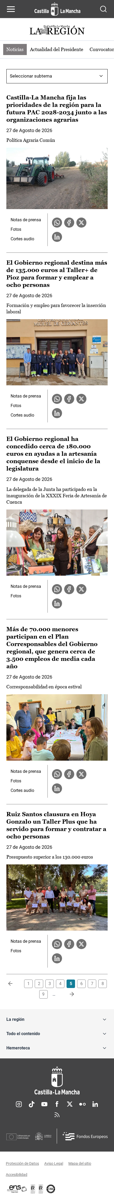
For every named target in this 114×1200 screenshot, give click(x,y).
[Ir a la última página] (67, 994)
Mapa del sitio (79, 1163)
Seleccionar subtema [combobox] (31, 76)
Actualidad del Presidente (56, 49)
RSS (57, 1115)
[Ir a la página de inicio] (57, 9)
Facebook (57, 1104)
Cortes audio (22, 238)
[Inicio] (57, 1080)
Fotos (16, 229)
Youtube (44, 1104)
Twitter (69, 1104)
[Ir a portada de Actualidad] (57, 30)
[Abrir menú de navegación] (10, 9)
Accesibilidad (16, 1174)
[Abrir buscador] (103, 9)
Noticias (15, 49)
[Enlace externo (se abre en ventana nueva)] (40, 1189)
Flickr (82, 1104)
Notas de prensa (26, 219)
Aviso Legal (53, 1163)
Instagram (18, 1104)
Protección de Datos (22, 1163)
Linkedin (95, 1104)
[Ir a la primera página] (14, 984)
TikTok (31, 1104)
